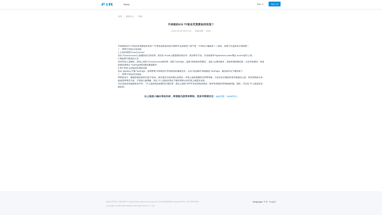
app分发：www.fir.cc (227, 96)
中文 (266, 202)
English (272, 202)
